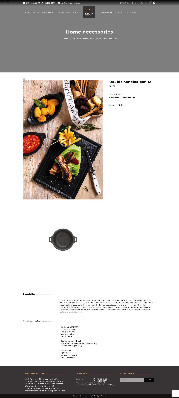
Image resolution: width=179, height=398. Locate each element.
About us (122, 12)
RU (124, 3)
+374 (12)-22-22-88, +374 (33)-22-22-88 (40, 3)
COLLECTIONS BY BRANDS (43, 12)
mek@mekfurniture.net (70, 3)
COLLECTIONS (64, 12)
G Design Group (99, 396)
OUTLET (76, 12)
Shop (27, 12)
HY (121, 3)
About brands (107, 12)
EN (128, 3)
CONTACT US (135, 12)
